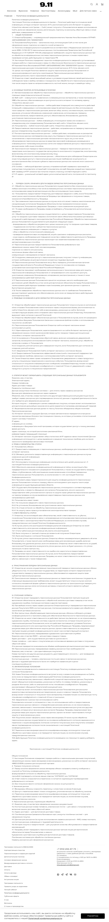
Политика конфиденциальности (16, 893)
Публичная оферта (11, 896)
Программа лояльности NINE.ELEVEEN (18, 847)
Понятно (92, 916)
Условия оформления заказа (15, 860)
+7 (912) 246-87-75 (66, 849)
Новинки (34, 11)
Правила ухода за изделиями (15, 886)
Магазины (8, 903)
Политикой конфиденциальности (45, 918)
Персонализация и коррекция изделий (19, 853)
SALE (75, 11)
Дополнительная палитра (14, 856)
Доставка (8, 866)
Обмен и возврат (11, 876)
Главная (8, 16)
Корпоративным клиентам (14, 850)
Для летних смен (88, 11)
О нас (6, 900)
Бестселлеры (48, 11)
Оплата (7, 870)
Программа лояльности (13, 883)
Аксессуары (64, 11)
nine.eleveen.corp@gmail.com (68, 865)
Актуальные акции (11, 879)
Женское (11, 11)
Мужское (23, 11)
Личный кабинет (10, 889)
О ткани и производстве (14, 906)
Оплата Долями (10, 873)
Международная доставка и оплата (18, 863)
